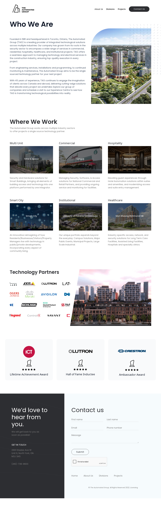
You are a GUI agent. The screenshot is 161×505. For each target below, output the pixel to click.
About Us (88, 475)
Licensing (134, 487)
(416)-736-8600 (20, 464)
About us (99, 9)
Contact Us (139, 9)
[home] (23, 9)
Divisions (110, 9)
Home (74, 475)
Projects (122, 9)
